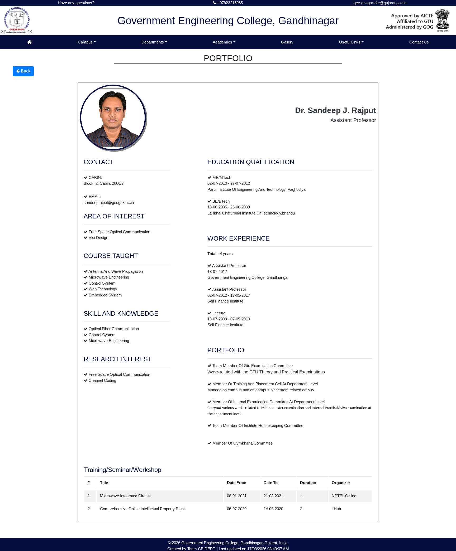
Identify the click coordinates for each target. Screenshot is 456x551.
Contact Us (419, 42)
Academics (222, 42)
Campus (85, 42)
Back (25, 71)
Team (192, 549)
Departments (152, 42)
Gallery (287, 42)
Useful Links (349, 42)
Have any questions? (76, 3)
